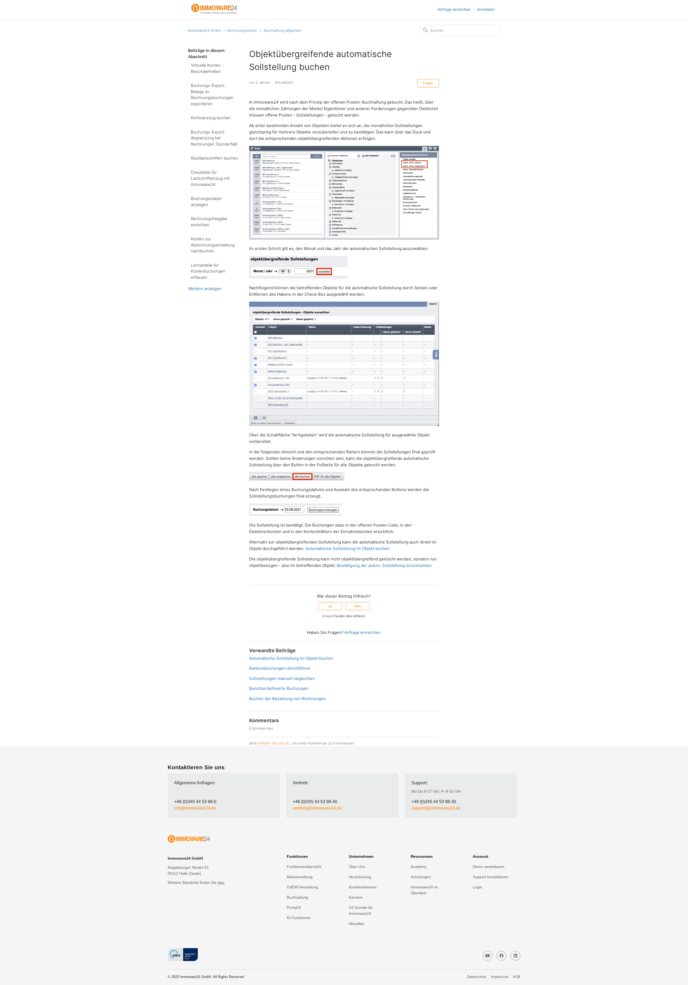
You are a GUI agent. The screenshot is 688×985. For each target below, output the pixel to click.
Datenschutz (477, 977)
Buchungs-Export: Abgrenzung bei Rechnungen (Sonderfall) (214, 138)
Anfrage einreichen (454, 9)
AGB (516, 977)
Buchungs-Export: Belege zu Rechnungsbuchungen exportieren (212, 94)
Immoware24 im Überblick (424, 890)
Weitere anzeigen (204, 288)
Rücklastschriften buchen (214, 158)
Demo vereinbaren (488, 866)
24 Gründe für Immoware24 (361, 910)
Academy (419, 866)
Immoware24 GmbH (204, 30)
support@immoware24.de (436, 808)
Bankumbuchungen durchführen (280, 668)
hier (221, 882)
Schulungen (421, 877)
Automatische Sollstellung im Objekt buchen (348, 548)
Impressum (499, 977)
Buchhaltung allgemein (283, 30)
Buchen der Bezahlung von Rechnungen (287, 698)
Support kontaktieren (490, 877)
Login (477, 887)
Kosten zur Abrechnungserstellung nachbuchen (213, 244)
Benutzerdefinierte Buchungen (278, 688)
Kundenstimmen (363, 887)
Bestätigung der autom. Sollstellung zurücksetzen (384, 565)
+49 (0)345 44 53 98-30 (433, 801)
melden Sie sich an (273, 743)
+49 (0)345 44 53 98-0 (195, 801)
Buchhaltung (297, 897)
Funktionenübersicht (304, 866)
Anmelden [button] (485, 9)
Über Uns (357, 866)
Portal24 (294, 907)
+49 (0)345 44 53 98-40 (315, 801)
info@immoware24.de (195, 808)
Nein (357, 606)
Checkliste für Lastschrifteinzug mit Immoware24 (210, 178)
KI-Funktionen (299, 918)
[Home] (216, 12)
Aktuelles (356, 924)
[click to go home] (212, 840)
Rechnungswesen (242, 30)
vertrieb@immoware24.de (317, 808)
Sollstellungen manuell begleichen (282, 678)
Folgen (428, 83)
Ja (330, 606)
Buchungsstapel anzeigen (206, 201)
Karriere (356, 897)
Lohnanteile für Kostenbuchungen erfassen (208, 271)
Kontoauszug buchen (211, 117)
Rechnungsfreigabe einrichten (209, 221)
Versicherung (360, 877)
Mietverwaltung (300, 877)
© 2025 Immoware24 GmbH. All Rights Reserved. (206, 977)
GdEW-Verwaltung (302, 887)
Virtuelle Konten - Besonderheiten (207, 68)
